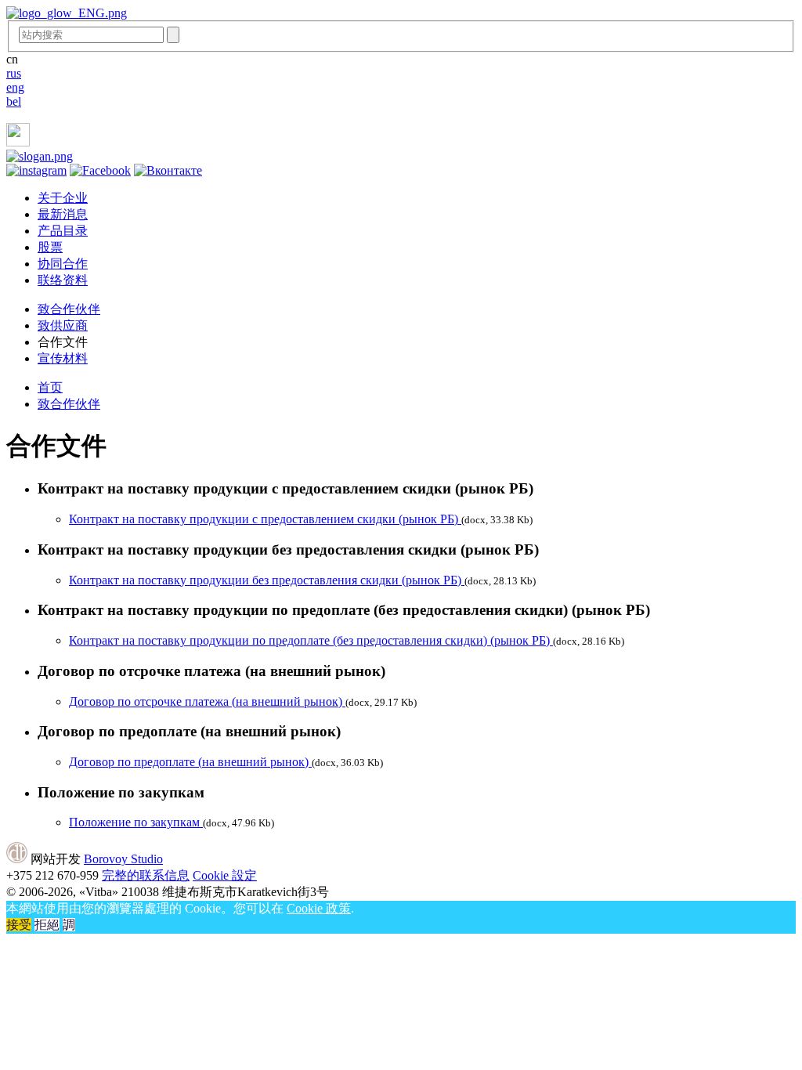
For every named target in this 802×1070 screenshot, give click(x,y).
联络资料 (63, 280)
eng (15, 87)
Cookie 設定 (225, 875)
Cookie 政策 (319, 908)
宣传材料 (63, 358)
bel (13, 101)
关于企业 (63, 197)
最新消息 (63, 214)
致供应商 (63, 325)
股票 (50, 247)
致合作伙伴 (69, 309)
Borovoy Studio (123, 859)
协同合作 (63, 263)
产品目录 (63, 230)
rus (13, 73)
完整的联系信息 (146, 875)
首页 (50, 387)
